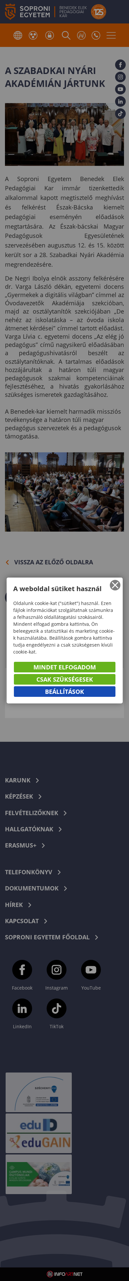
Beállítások (64, 692)
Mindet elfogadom (64, 667)
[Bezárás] (115, 585)
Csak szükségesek (64, 679)
